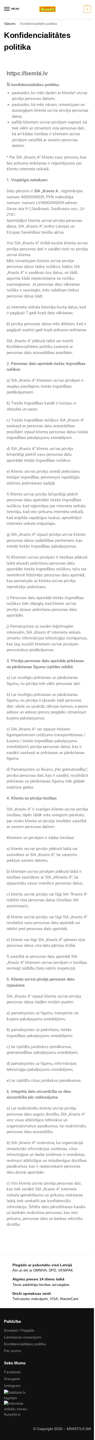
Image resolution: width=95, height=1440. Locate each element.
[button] (86, 9)
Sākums (10, 24)
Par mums (12, 1351)
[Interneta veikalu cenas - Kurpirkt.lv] (47, 1409)
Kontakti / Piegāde (19, 1330)
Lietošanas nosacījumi (22, 1337)
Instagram (12, 1385)
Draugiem (12, 1379)
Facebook (12, 1372)
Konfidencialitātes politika (25, 1344)
